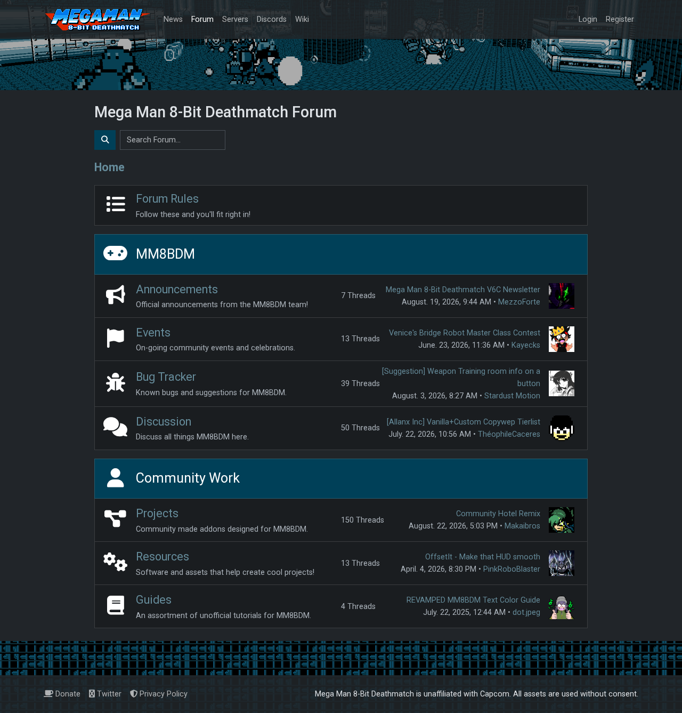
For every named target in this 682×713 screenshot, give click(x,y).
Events (153, 332)
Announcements (177, 289)
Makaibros (522, 526)
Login (588, 19)
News (173, 19)
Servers (235, 19)
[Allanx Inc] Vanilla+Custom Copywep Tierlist (463, 422)
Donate (66, 694)
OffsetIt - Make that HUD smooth (482, 557)
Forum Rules (167, 198)
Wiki (302, 19)
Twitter (108, 694)
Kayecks (526, 345)
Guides (154, 599)
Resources (162, 556)
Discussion (163, 421)
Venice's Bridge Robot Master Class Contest (464, 333)
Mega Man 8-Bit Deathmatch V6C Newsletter (463, 289)
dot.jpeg (526, 612)
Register (620, 19)
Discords (272, 19)
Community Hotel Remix (498, 513)
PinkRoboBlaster (511, 569)
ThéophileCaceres (509, 434)
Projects (157, 513)
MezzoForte (519, 302)
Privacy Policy (162, 694)
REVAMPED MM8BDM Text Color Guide (473, 600)
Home (109, 167)
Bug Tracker (166, 376)
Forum (202, 19)
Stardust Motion (512, 395)
